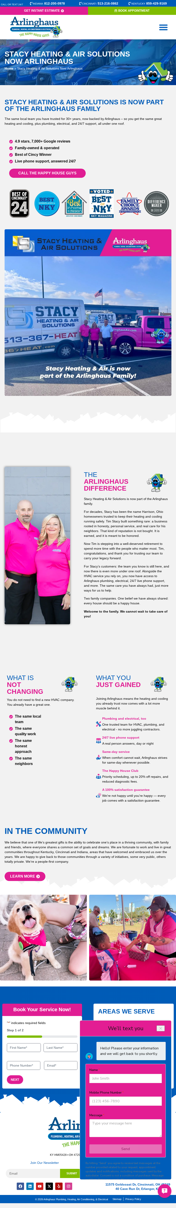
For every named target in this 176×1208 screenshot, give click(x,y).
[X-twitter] (49, 1186)
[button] (163, 27)
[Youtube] (39, 1186)
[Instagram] (68, 1186)
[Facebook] (20, 1186)
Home (9, 68)
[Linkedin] (30, 1186)
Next (15, 1079)
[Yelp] (59, 1186)
